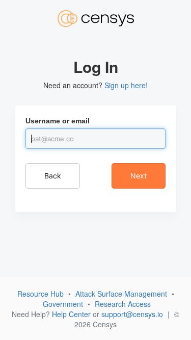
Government (63, 304)
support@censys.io (132, 314)
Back (52, 175)
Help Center (71, 314)
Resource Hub (40, 294)
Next (138, 175)
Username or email (57, 121)
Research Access (123, 304)
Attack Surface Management (121, 294)
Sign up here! (126, 85)
